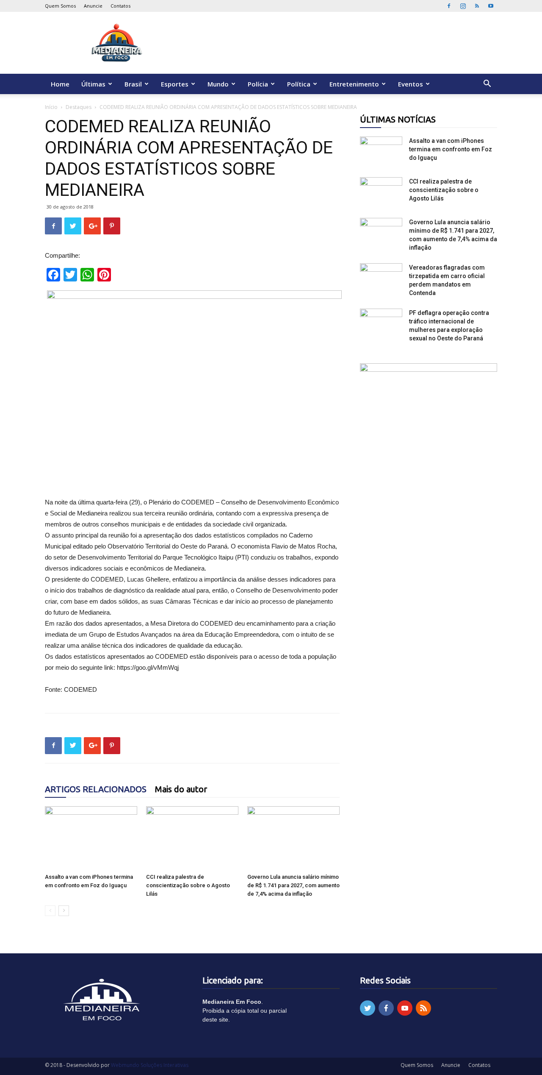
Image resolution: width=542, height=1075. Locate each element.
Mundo (218, 84)
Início (51, 107)
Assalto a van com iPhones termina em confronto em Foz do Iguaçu (450, 149)
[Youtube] (490, 6)
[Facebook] (448, 6)
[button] (487, 85)
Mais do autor (181, 789)
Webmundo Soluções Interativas (149, 1065)
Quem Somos (60, 6)
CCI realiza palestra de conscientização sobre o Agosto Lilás (188, 885)
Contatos (120, 6)
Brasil (133, 84)
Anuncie (93, 6)
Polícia (258, 84)
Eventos (410, 84)
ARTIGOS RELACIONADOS (96, 789)
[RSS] (476, 6)
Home (60, 84)
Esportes (174, 84)
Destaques (78, 107)
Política (298, 84)
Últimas (93, 84)
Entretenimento (354, 84)
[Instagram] (462, 6)
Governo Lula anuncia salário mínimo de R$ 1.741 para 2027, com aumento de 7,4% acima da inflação (293, 885)
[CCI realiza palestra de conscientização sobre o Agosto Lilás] (192, 838)
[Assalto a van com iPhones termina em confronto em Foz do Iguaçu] (91, 838)
